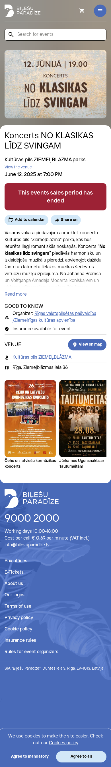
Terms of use (18, 606)
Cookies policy (63, 743)
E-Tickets (14, 572)
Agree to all (81, 756)
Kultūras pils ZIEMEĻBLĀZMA (42, 357)
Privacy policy (19, 618)
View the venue (18, 167)
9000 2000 (32, 519)
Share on (69, 220)
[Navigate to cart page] (74, 11)
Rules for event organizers (31, 652)
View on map (90, 344)
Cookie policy (18, 629)
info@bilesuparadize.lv (27, 545)
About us (14, 584)
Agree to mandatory (30, 756)
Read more (16, 294)
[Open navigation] (100, 11)
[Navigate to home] (32, 498)
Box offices (16, 561)
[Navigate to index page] (22, 11)
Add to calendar (30, 220)
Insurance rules (20, 640)
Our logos (14, 595)
